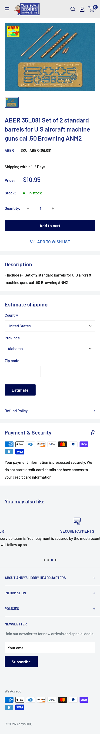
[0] (91, 9)
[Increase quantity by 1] (53, 208)
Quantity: (12, 208)
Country (11, 315)
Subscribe (21, 661)
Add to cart (50, 225)
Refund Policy (16, 410)
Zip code (12, 360)
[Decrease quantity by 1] (28, 208)
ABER (9, 150)
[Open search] (73, 9)
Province (12, 337)
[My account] (82, 9)
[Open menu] (7, 9)
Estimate (20, 390)
